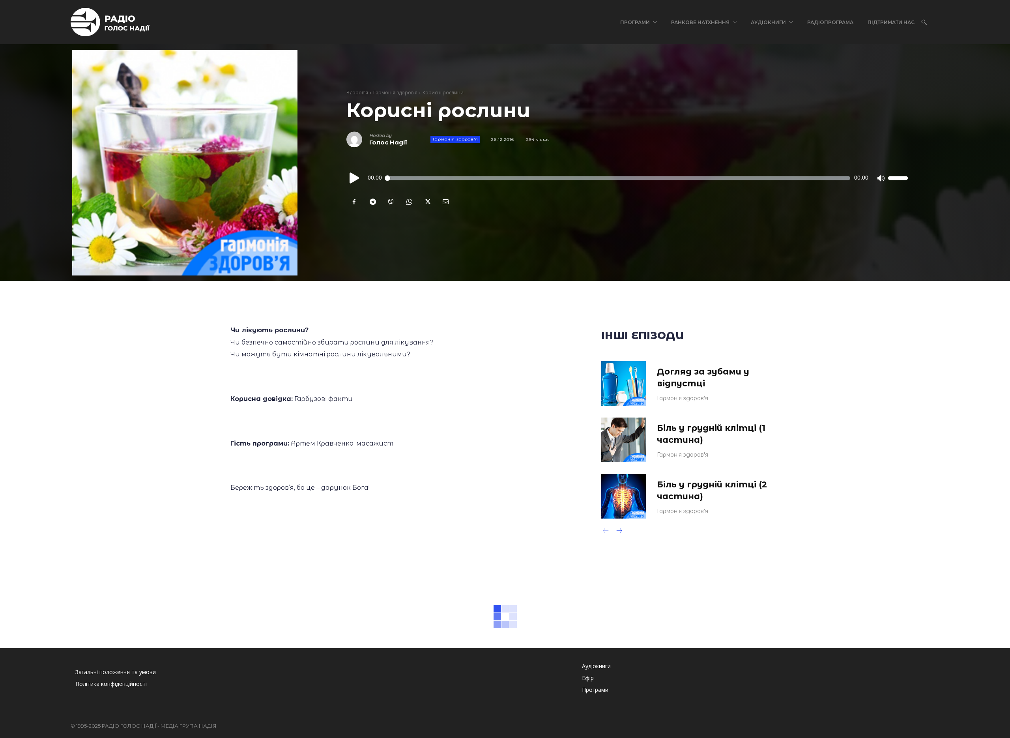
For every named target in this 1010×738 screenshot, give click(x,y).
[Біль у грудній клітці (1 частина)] (623, 440)
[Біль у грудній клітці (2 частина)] (623, 496)
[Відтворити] (354, 178)
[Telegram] (372, 202)
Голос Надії (388, 143)
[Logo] (110, 22)
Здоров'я (357, 93)
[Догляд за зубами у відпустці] (623, 383)
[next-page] (619, 531)
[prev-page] (606, 531)
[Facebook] (354, 202)
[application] (627, 178)
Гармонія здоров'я (395, 93)
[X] (427, 202)
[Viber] (390, 202)
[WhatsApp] (409, 202)
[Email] (445, 202)
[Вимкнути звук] (880, 178)
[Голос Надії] (357, 140)
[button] (924, 22)
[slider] (898, 178)
